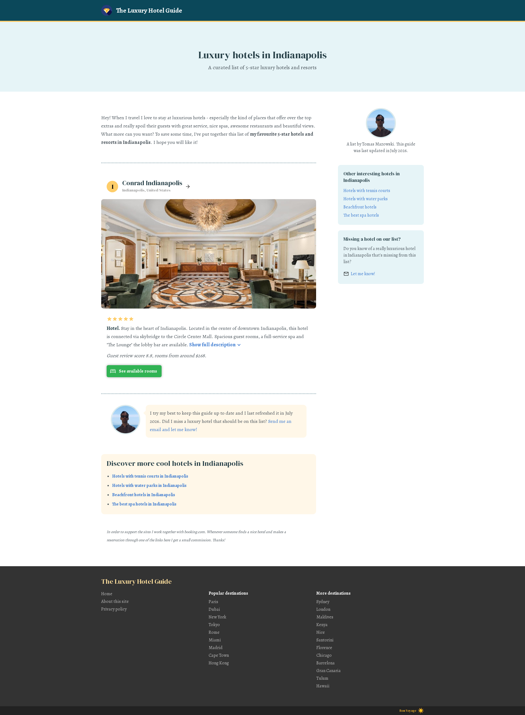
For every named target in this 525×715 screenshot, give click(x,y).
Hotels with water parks (365, 199)
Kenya (322, 625)
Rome (214, 632)
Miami (215, 640)
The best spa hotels (361, 215)
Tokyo (214, 625)
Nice (320, 632)
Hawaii (322, 686)
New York (217, 617)
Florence (324, 648)
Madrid (216, 648)
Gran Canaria (328, 671)
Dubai (214, 609)
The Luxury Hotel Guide (149, 10)
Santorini (325, 640)
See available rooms (138, 371)
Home (106, 594)
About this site (115, 601)
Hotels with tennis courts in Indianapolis (150, 476)
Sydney (322, 602)
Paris (213, 602)
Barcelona (325, 663)
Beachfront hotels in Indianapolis (143, 495)
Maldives (324, 617)
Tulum (322, 678)
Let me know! (363, 274)
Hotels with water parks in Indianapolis (149, 486)
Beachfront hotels (360, 207)
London (323, 609)
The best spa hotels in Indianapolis (144, 504)
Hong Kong (219, 663)
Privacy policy (114, 609)
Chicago (324, 655)
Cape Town (219, 655)
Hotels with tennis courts (366, 191)
